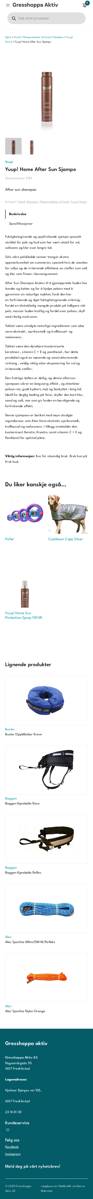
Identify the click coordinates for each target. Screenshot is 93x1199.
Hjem (8, 37)
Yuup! (9, 162)
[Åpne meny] (7, 5)
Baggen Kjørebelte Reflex (23, 873)
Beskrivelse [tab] (17, 214)
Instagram (13, 1154)
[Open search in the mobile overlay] (46, 18)
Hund (17, 37)
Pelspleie (58, 37)
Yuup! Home (79, 202)
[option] (31, 146)
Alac (8, 937)
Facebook (12, 1147)
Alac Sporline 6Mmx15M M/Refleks (30, 942)
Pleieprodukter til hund (37, 37)
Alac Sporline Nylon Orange (25, 1011)
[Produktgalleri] (46, 91)
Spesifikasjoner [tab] (21, 224)
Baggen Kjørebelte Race (22, 803)
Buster (10, 729)
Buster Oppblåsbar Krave (23, 734)
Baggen (11, 798)
